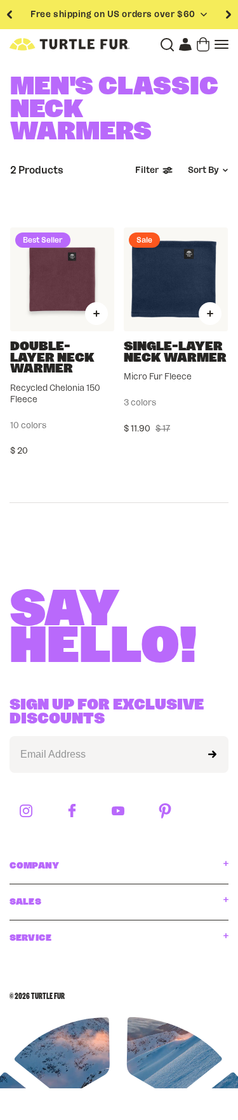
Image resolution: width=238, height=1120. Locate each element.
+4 (102, 426)
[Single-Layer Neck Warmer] (176, 279)
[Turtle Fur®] (69, 44)
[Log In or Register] (185, 44)
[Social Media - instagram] (26, 811)
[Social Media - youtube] (118, 811)
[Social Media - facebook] (72, 811)
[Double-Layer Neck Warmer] (62, 279)
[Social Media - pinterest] (165, 811)
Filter (147, 170)
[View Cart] (203, 44)
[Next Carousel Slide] (228, 14)
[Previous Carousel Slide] (9, 14)
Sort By (203, 170)
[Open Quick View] (96, 313)
